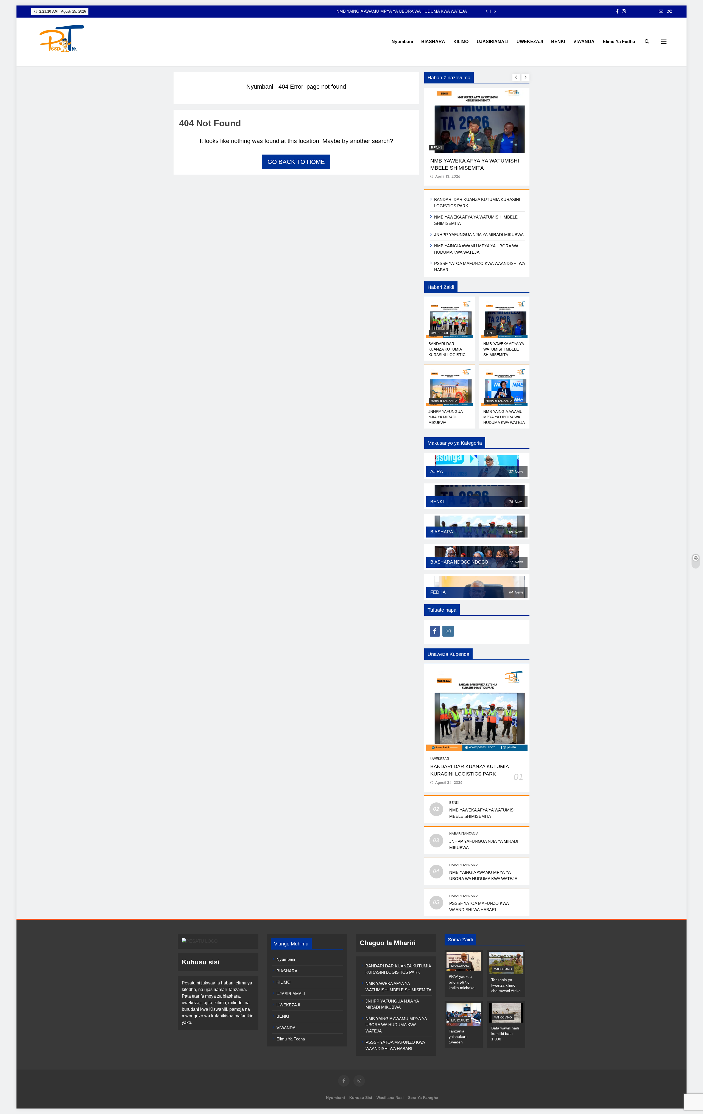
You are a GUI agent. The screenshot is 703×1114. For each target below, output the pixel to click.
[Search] (647, 41)
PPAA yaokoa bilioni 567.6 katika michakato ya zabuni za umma (463, 987)
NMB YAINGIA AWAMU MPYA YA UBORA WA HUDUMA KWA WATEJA (401, 11)
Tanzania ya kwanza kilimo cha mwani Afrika (506, 985)
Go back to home (296, 161)
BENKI (558, 41)
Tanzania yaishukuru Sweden (458, 1036)
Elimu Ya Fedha (619, 41)
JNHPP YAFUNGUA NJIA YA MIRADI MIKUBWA (479, 234)
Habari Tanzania (444, 400)
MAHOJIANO (460, 965)
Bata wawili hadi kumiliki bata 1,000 (505, 1033)
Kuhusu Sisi (360, 1097)
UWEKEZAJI (530, 41)
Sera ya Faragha (423, 1097)
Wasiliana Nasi (390, 1097)
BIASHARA (433, 41)
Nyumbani (402, 41)
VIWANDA (584, 41)
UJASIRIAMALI (492, 41)
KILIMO (460, 41)
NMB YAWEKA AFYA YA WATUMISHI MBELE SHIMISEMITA (503, 349)
